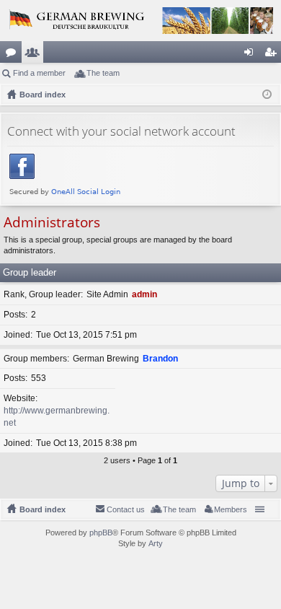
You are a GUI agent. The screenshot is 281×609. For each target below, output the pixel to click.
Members (35, 55)
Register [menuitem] (273, 55)
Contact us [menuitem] (126, 509)
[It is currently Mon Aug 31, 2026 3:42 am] (267, 94)
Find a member (39, 73)
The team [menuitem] (103, 73)
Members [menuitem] (230, 509)
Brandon (160, 359)
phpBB (100, 532)
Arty (155, 543)
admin (144, 294)
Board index (42, 509)
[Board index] (140, 20)
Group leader (29, 272)
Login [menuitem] (251, 55)
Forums (14, 55)
